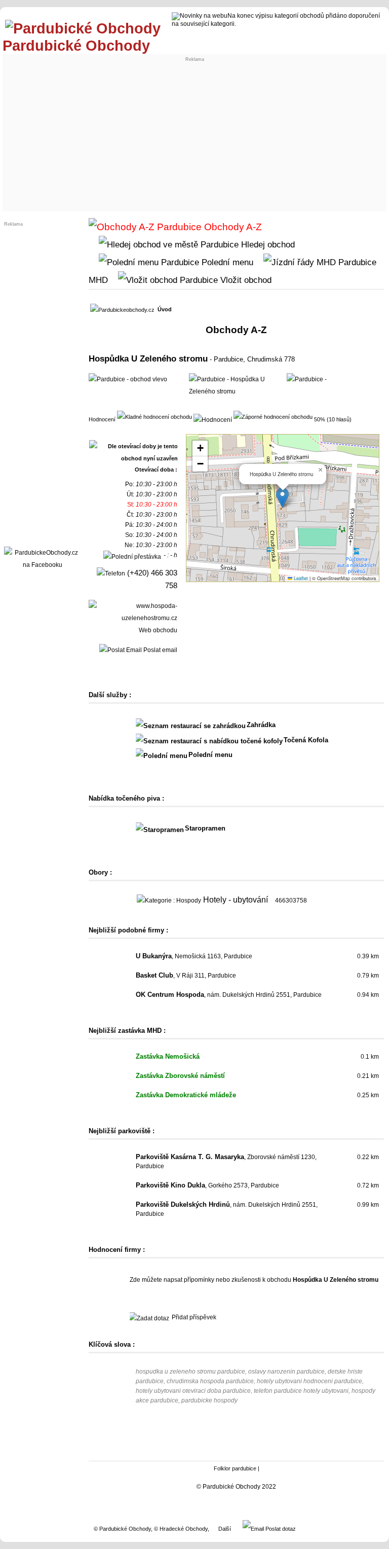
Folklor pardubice (235, 1468)
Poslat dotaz (280, 1529)
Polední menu (226, 262)
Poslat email (159, 650)
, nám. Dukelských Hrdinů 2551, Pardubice (229, 994)
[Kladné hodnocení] (154, 416)
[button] (282, 497)
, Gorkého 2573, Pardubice (207, 1185)
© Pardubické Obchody (122, 1529)
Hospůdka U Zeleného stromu (148, 358)
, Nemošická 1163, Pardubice (194, 956)
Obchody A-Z (232, 227)
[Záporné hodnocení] (273, 416)
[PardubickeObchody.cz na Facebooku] (42, 564)
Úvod (165, 309)
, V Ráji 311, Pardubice (186, 975)
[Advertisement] (195, 133)
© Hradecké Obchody (181, 1529)
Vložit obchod (244, 280)
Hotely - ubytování (235, 899)
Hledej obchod (267, 244)
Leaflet (300, 578)
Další (224, 1529)
